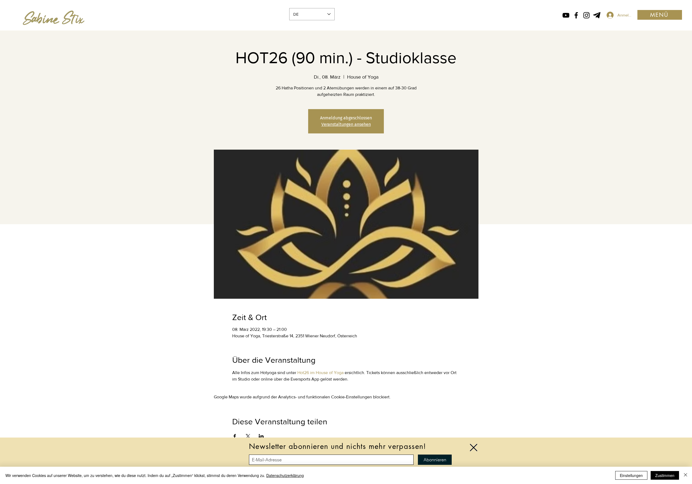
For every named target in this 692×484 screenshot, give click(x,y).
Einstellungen (631, 475)
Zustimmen (664, 475)
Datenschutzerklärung (285, 475)
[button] (473, 447)
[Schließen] (685, 475)
